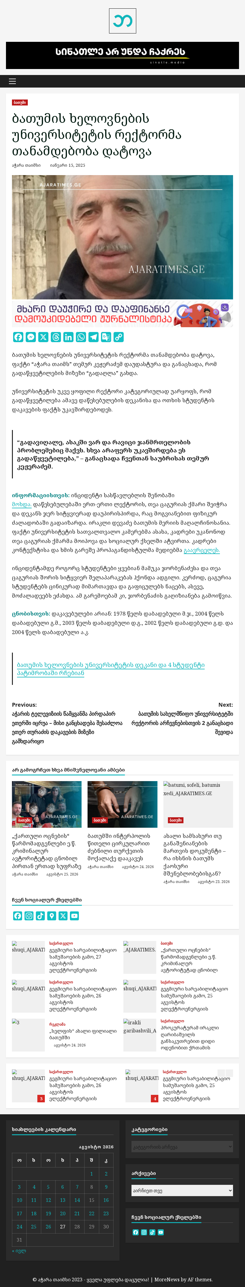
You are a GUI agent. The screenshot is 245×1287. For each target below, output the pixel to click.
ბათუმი (20, 102)
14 (77, 1200)
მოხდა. (22, 504)
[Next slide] (229, 1073)
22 (91, 1213)
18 (33, 1213)
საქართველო (61, 943)
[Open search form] (237, 81)
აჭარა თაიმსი (26, 165)
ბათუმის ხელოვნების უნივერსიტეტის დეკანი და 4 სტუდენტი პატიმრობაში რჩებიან (111, 668)
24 (19, 1226)
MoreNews (167, 1279)
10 (19, 1200)
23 (106, 1213)
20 (62, 1213)
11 (33, 1200)
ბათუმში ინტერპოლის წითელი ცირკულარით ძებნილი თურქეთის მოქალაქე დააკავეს (119, 847)
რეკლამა (57, 1024)
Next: (182, 718)
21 (77, 1213)
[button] (12, 81)
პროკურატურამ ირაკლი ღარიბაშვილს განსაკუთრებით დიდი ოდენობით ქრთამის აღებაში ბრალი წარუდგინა (139, 1035)
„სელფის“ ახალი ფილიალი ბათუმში (28, 1035)
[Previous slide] (221, 1073)
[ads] (122, 313)
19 (48, 1213)
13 (62, 1200)
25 (33, 1226)
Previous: (67, 723)
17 (19, 1213)
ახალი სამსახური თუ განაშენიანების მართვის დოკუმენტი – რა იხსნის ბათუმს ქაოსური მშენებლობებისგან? (194, 854)
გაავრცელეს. (202, 549)
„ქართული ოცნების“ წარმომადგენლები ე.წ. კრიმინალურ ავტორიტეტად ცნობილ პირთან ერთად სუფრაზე (46, 851)
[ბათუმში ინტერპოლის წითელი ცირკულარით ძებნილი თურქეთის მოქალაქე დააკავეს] (122, 804)
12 (48, 1200)
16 (106, 1200)
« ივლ (19, 1250)
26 (48, 1226)
